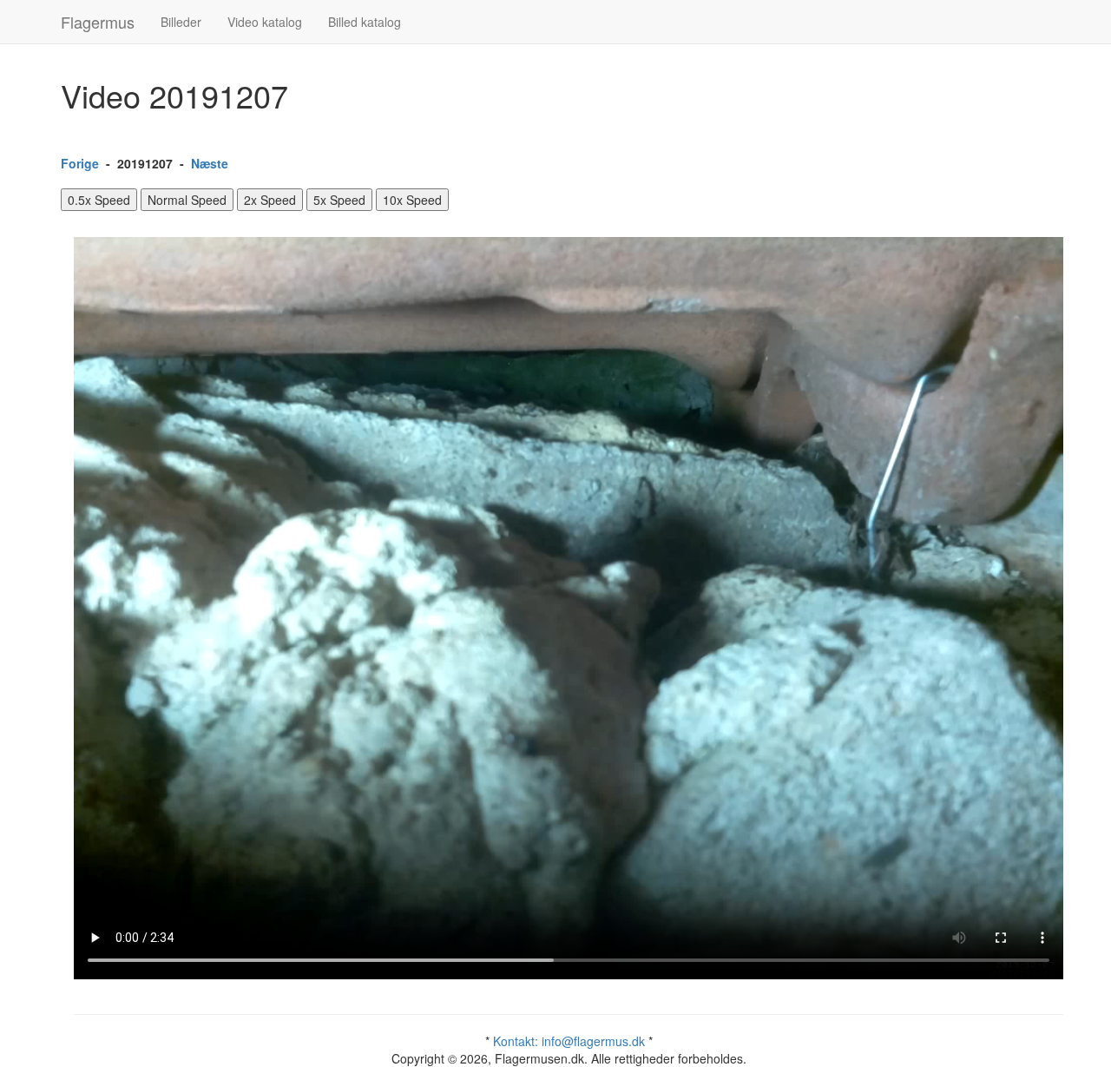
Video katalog (264, 21)
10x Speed (412, 199)
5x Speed (339, 199)
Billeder (181, 21)
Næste (209, 163)
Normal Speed (187, 199)
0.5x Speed (99, 199)
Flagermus (98, 21)
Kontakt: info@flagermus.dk (569, 1041)
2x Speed (270, 199)
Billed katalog (364, 21)
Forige (80, 163)
